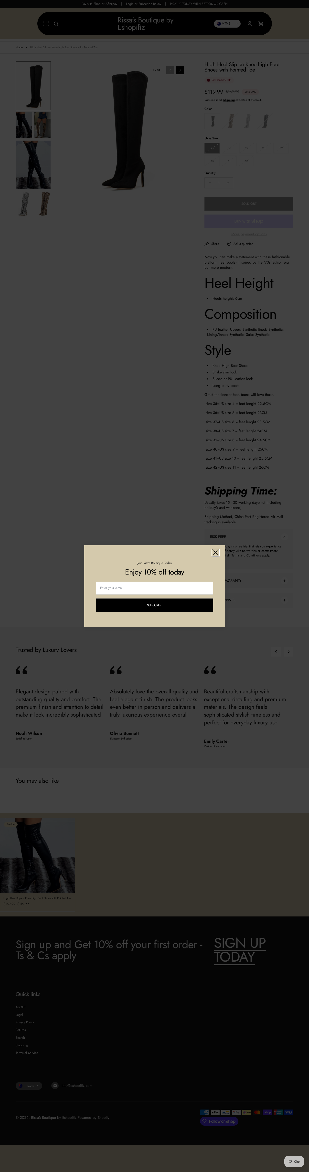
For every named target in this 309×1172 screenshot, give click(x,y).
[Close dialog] (215, 552)
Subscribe (158, 606)
